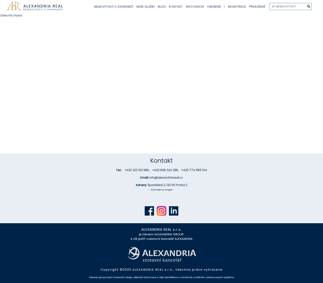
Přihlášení (257, 6)
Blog (162, 6)
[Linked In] (173, 211)
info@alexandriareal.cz (166, 177)
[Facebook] (149, 211)
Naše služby (145, 6)
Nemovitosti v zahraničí (113, 6)
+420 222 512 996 (136, 170)
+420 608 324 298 (165, 170)
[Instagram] (161, 211)
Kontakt (176, 6)
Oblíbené (214, 6)
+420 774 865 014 (194, 170)
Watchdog (195, 6)
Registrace (237, 6)
